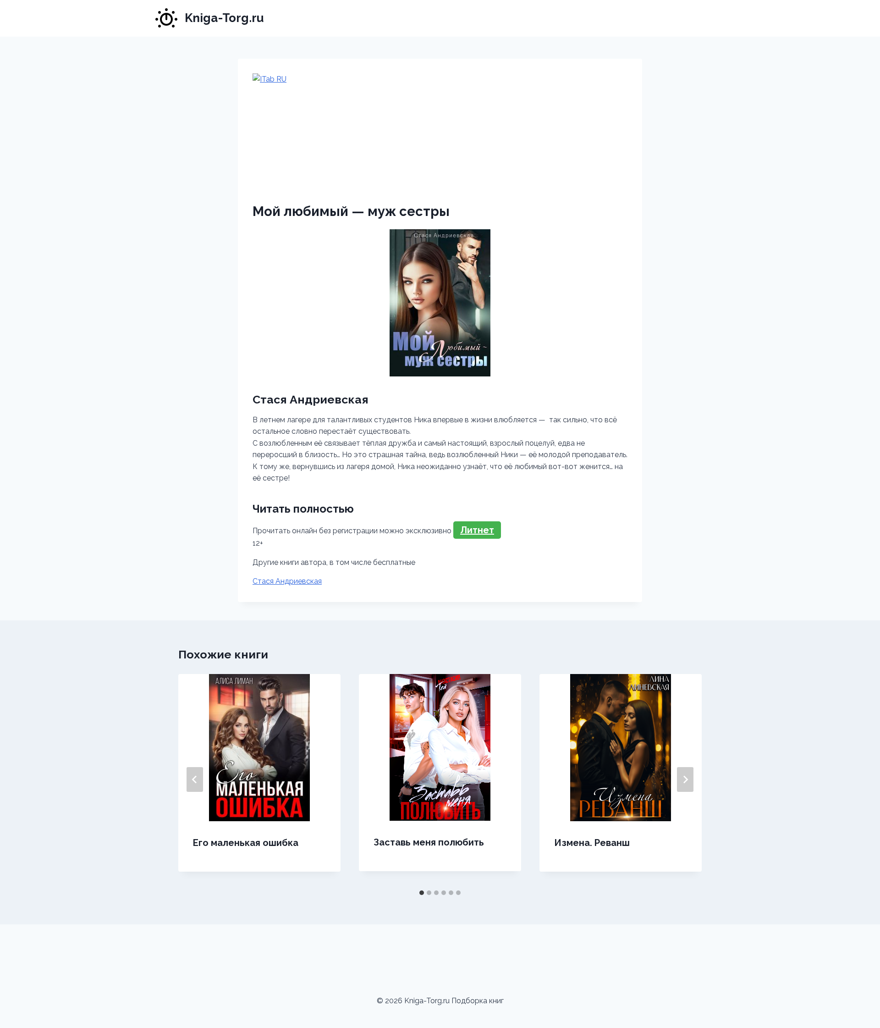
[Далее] (685, 779)
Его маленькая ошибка (245, 842)
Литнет (477, 530)
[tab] (421, 892)
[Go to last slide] (195, 779)
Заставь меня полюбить (429, 842)
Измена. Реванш (592, 842)
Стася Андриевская (287, 581)
